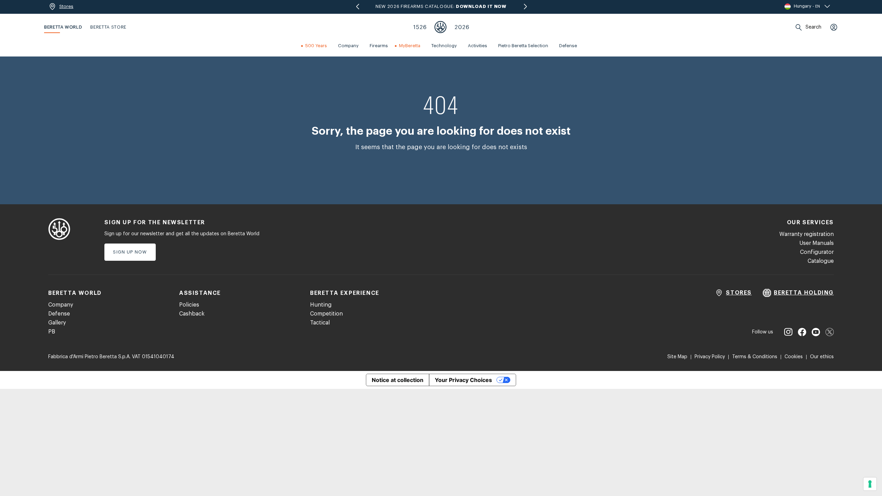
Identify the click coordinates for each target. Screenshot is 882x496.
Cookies (793, 356)
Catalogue (821, 261)
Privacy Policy (710, 356)
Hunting (320, 305)
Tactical (320, 323)
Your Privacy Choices (463, 379)
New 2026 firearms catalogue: (441, 6)
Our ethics (822, 356)
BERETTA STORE (108, 27)
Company (60, 305)
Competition (326, 314)
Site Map (677, 356)
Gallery (57, 323)
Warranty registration (806, 234)
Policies (189, 305)
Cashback (192, 314)
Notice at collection (397, 379)
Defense (59, 314)
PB (51, 331)
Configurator (817, 252)
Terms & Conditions (754, 356)
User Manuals (816, 243)
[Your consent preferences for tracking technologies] (869, 483)
